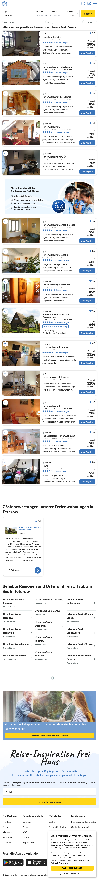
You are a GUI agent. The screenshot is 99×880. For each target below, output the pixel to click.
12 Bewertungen (61, 260)
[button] (96, 3)
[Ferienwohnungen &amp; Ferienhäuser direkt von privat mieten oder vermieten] (4, 3)
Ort (6, 12)
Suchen (88, 13)
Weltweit (7, 837)
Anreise (39, 12)
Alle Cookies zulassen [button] (72, 868)
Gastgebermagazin (80, 827)
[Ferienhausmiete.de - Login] (90, 3)
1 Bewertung (60, 471)
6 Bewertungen (61, 441)
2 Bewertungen (61, 72)
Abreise (53, 12)
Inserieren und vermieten (83, 821)
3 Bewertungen (61, 352)
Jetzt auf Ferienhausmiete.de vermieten (49, 735)
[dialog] (72, 854)
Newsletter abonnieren (49, 801)
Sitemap (7, 842)
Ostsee (6, 827)
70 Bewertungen (61, 322)
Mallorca (7, 832)
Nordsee (7, 821)
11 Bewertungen (61, 132)
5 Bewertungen (61, 42)
